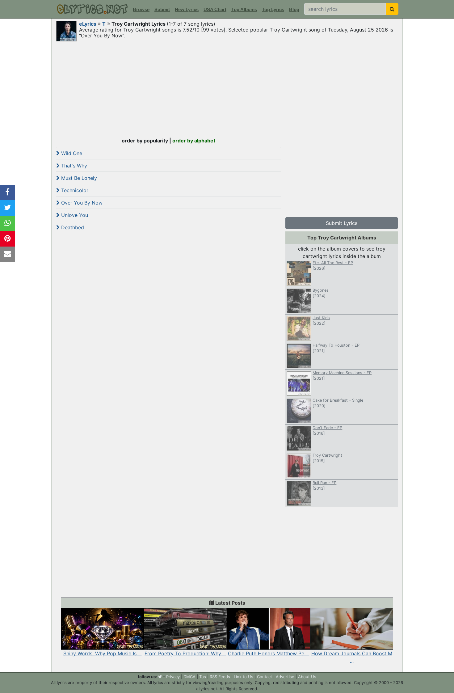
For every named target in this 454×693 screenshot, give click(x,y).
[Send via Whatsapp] (7, 223)
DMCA (189, 676)
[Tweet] (7, 208)
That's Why (73, 166)
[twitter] (160, 676)
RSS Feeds (220, 676)
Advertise (285, 676)
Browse (141, 9)
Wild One (71, 153)
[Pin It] (7, 239)
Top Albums (244, 9)
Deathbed (72, 227)
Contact (264, 676)
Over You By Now (81, 203)
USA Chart (215, 9)
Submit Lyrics (341, 223)
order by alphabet (193, 140)
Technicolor (74, 190)
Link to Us (243, 676)
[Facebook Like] (7, 192)
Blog (294, 9)
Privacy (173, 676)
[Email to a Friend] (7, 254)
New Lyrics (187, 9)
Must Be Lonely (78, 178)
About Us (307, 676)
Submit (162, 9)
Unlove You (74, 215)
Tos (202, 676)
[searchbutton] (392, 9)
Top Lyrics (273, 9)
